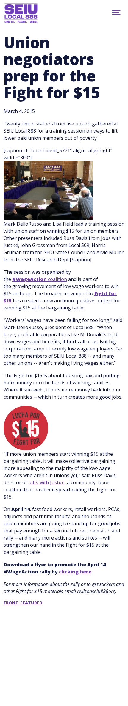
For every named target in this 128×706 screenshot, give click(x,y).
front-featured (23, 603)
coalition (39, 279)
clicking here (75, 571)
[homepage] (27, 13)
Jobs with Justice (46, 482)
